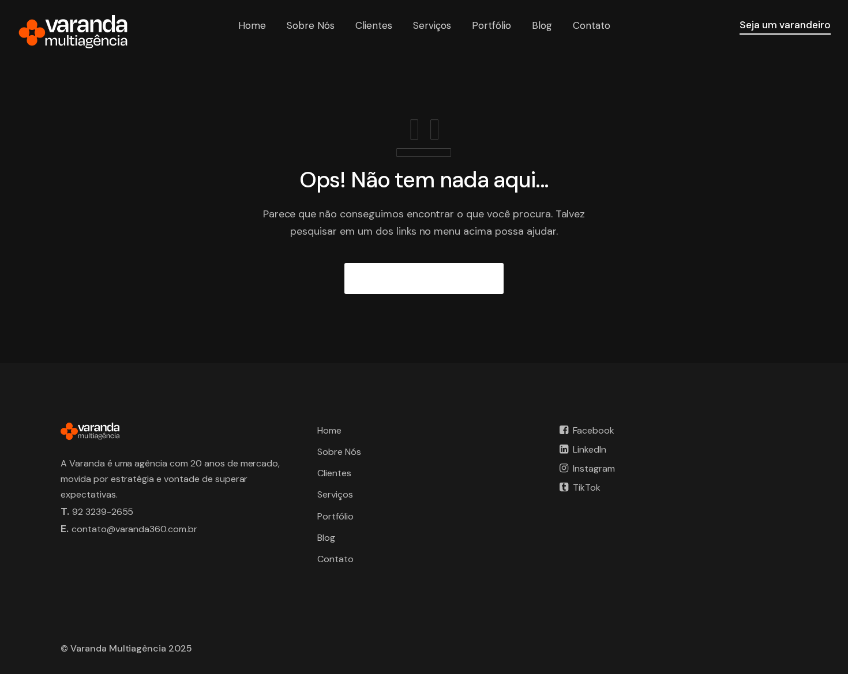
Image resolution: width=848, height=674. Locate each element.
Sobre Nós (311, 25)
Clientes (373, 25)
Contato (591, 25)
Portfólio (491, 25)
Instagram (594, 468)
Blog (542, 25)
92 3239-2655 (103, 512)
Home (252, 25)
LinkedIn (589, 449)
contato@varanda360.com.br (134, 529)
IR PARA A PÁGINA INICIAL (424, 278)
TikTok (587, 487)
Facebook (593, 430)
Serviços (432, 25)
